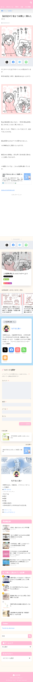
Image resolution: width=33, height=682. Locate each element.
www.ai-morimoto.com (8, 190)
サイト (4, 416)
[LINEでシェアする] (26, 62)
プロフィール (9, 7)
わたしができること (9, 512)
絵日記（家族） (19, 290)
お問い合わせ (7, 489)
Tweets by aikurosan (8, 628)
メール (5, 409)
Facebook (11, 353)
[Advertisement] (16, 217)
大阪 (22, 7)
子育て (17, 7)
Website (5, 361)
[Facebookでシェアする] (13, 62)
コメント (5, 380)
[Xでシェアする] (7, 62)
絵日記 (11, 290)
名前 (4, 401)
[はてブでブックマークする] (20, 62)
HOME (17, 675)
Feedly (23, 353)
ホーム (2, 7)
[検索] (30, 636)
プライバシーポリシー (16, 677)
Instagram (17, 353)
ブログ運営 (28, 7)
